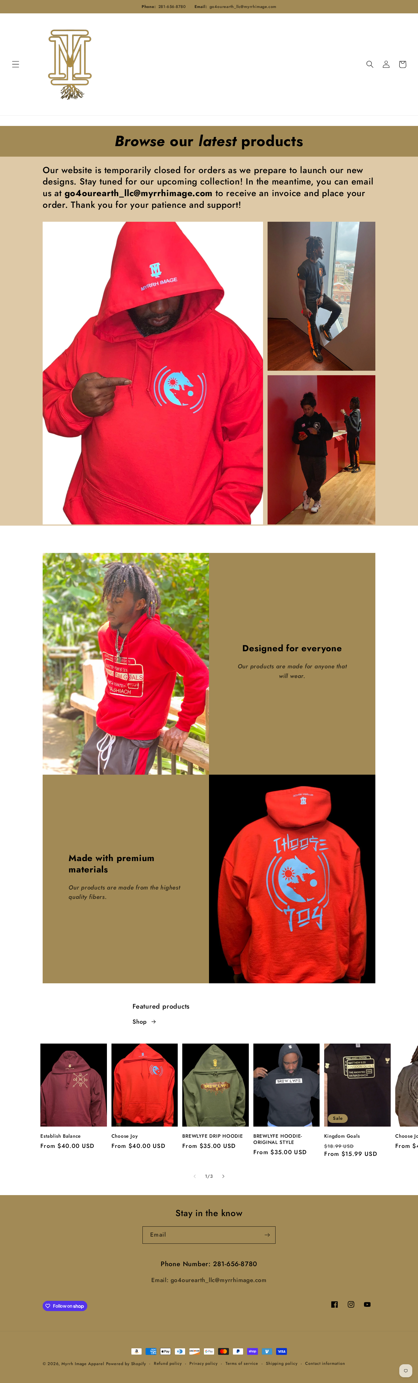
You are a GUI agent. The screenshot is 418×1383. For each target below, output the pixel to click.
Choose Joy (124, 1136)
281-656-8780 (172, 6)
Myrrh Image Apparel (82, 1364)
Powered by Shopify (126, 1364)
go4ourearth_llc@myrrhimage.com (243, 6)
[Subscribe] (267, 1235)
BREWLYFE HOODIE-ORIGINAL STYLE (277, 1139)
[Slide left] (194, 1176)
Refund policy (168, 1363)
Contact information (325, 1363)
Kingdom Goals (342, 1136)
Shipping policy (282, 1363)
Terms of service (241, 1363)
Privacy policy (203, 1363)
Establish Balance (60, 1136)
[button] (15, 64)
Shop (140, 1021)
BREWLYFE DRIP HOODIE (212, 1136)
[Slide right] (223, 1176)
